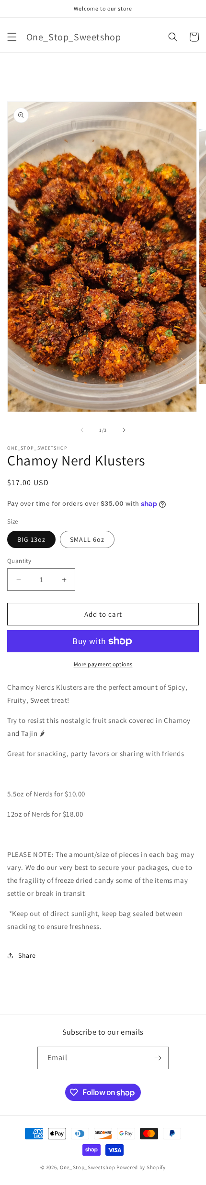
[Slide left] (81, 429)
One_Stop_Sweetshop (88, 1167)
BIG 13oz (31, 539)
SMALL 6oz (87, 539)
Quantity (19, 561)
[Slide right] (124, 429)
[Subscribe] (157, 1058)
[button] (12, 37)
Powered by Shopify (141, 1167)
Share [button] (27, 955)
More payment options (103, 664)
